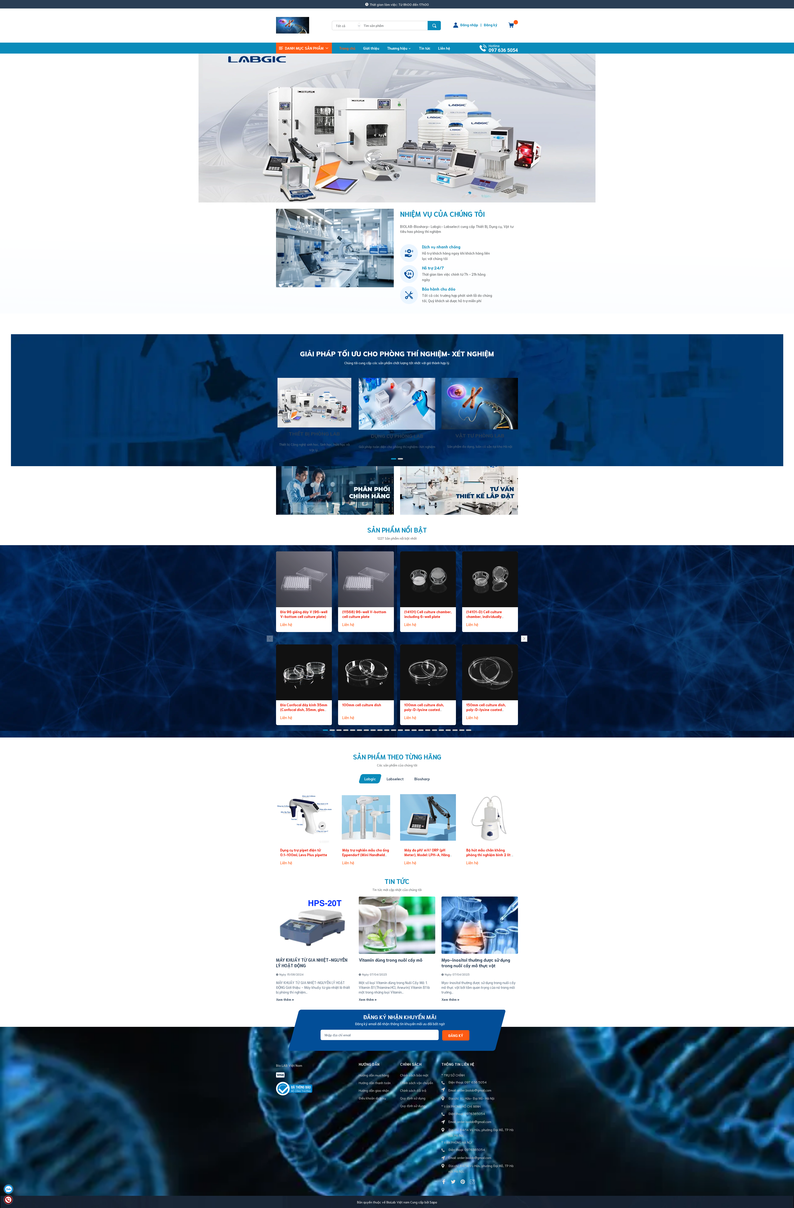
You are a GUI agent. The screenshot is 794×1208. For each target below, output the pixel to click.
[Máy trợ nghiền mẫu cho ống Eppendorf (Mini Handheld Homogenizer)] (366, 817)
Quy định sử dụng (412, 1098)
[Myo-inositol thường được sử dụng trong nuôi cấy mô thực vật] (479, 925)
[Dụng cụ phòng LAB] (397, 403)
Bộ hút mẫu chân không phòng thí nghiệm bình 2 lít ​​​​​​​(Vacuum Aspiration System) (489, 855)
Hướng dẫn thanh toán (375, 1082)
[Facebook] (443, 1181)
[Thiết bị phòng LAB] (314, 402)
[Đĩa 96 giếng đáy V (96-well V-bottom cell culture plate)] (304, 579)
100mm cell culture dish (361, 704)
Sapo (433, 1202)
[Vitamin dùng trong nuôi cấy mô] (397, 925)
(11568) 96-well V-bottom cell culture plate (364, 614)
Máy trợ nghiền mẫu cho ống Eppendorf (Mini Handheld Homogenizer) (365, 855)
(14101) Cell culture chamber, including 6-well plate (428, 614)
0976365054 (474, 1113)
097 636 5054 (503, 50)
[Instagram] (472, 1181)
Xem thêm (284, 999)
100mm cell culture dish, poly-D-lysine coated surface (424, 709)
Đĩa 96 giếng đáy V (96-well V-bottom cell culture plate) (303, 614)
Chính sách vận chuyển (416, 1082)
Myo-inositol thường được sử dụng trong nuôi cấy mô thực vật (475, 962)
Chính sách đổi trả (413, 1090)
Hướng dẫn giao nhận (374, 1090)
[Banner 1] (335, 489)
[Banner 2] (459, 489)
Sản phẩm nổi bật (397, 529)
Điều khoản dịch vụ (372, 1098)
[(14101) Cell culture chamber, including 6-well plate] (428, 579)
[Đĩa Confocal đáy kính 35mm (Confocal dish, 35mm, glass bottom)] (304, 672)
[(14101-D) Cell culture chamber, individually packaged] (490, 579)
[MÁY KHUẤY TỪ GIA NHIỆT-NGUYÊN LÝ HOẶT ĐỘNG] (314, 925)
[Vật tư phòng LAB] (479, 403)
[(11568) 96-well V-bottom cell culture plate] (366, 579)
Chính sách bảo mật (414, 1075)
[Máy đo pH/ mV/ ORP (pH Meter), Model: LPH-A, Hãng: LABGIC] (428, 817)
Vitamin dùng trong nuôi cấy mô (390, 960)
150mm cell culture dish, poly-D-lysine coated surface (486, 709)
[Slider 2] (397, 126)
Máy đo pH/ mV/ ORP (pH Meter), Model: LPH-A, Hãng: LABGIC (427, 855)
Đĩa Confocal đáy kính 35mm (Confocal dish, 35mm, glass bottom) (303, 709)
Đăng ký (490, 24)
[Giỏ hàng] (511, 26)
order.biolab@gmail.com (474, 1090)
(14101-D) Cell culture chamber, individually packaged (484, 616)
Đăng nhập (469, 24)
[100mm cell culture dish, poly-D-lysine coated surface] (428, 672)
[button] (393, 459)
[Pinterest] (462, 1181)
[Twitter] (453, 1181)
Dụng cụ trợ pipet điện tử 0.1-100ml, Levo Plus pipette (303, 852)
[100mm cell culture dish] (366, 672)
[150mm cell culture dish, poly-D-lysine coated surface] (490, 672)
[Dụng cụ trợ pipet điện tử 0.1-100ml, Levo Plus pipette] (304, 817)
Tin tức (397, 881)
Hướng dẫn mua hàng (374, 1075)
